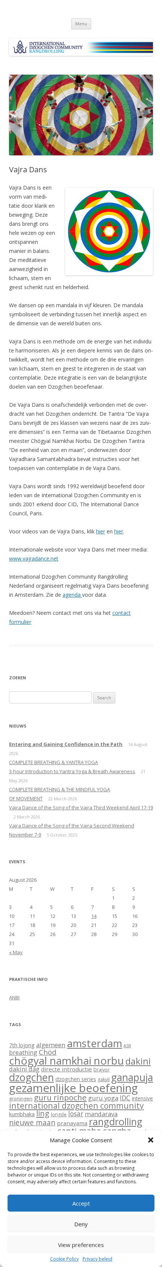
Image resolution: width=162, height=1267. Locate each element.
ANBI (14, 997)
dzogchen (31, 1077)
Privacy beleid (97, 1259)
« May (16, 952)
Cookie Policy (64, 1259)
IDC (125, 1097)
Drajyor (101, 1069)
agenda (72, 594)
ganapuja (132, 1077)
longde (59, 1114)
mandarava (101, 1113)
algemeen (51, 1044)
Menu (81, 23)
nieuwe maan (32, 1123)
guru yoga (103, 1098)
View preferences (81, 1245)
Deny (81, 1224)
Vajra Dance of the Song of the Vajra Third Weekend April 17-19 (81, 807)
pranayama (72, 1123)
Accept (81, 1203)
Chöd (48, 1052)
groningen (20, 1098)
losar (75, 1113)
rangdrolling (115, 1121)
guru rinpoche (60, 1097)
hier (100, 531)
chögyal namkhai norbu (66, 1060)
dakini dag (24, 1069)
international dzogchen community (76, 1105)
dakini (138, 1061)
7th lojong (22, 1045)
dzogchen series (75, 1079)
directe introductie (66, 1069)
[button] (150, 1140)
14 (93, 916)
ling (42, 1113)
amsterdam (94, 1043)
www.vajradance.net (33, 558)
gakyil (104, 1079)
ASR (127, 1045)
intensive (142, 1098)
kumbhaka (22, 1114)
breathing (23, 1052)
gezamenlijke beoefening (73, 1087)
